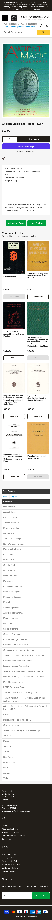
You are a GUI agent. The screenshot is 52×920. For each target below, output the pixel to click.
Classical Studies (10, 517)
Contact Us (6, 839)
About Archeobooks (10, 829)
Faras (5, 767)
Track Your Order (9, 854)
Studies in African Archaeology (16, 666)
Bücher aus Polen (9, 871)
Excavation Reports (12, 591)
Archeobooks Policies (11, 861)
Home (4, 826)
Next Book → (37, 223)
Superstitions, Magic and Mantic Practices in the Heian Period (37, 276)
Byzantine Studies (11, 528)
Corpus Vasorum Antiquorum (16, 645)
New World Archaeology (13, 544)
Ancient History (10, 533)
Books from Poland (10, 868)
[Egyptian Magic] (14, 257)
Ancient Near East (11, 522)
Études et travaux (11, 618)
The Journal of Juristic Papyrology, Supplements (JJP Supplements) (24, 699)
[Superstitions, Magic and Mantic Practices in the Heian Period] (38, 256)
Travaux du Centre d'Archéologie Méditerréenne (24, 655)
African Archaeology (12, 538)
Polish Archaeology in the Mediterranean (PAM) (23, 676)
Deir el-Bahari (9, 762)
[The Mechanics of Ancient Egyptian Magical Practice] (14, 316)
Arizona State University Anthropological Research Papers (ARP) (25, 707)
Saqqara (7, 746)
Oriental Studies (10, 565)
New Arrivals (9, 506)
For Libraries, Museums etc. (14, 836)
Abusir (6, 752)
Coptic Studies (9, 554)
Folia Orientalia (9, 623)
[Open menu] (5, 18)
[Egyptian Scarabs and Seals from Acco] (38, 438)
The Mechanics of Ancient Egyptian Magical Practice (14, 334)
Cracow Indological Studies (15, 639)
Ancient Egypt (9, 512)
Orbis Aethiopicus (11, 725)
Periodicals (8, 581)
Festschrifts (8, 602)
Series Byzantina (10, 629)
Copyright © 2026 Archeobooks (26, 917)
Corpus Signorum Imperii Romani (17, 661)
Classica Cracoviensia (13, 634)
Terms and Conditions (11, 864)
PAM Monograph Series (13, 682)
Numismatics (9, 570)
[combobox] (26, 32)
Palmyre (7, 741)
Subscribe (40, 896)
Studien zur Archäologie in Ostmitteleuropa (21, 730)
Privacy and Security (10, 858)
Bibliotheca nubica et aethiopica (17, 720)
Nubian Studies (10, 560)
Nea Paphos (8, 757)
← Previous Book (16, 223)
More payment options (26, 151)
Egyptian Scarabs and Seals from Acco (36, 457)
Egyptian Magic (9, 276)
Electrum (7, 714)
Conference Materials (12, 586)
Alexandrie (8, 773)
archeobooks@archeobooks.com (19, 27)
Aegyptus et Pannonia (12, 613)
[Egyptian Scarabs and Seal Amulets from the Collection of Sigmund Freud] (14, 437)
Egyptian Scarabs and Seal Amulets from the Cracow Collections (36, 398)
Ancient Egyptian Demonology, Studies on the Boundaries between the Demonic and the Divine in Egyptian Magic (37, 341)
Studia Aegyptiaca (11, 607)
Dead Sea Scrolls (11, 576)
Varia (5, 778)
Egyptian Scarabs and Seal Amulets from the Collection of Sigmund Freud (12, 458)
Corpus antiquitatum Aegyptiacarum (18, 650)
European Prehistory (12, 549)
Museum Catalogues (12, 597)
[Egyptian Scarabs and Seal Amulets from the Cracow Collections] (38, 378)
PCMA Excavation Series (14, 687)
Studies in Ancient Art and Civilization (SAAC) (23, 671)
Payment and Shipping (11, 832)
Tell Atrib (7, 736)
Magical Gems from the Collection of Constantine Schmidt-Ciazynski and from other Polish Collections (13, 400)
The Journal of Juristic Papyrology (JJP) (20, 692)
